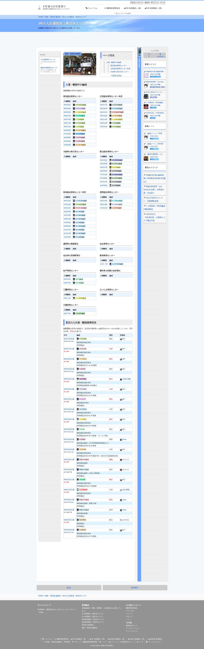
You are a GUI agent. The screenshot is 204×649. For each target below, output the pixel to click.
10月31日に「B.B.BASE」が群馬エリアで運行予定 (154, 217)
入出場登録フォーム (48, 61)
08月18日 (103, 116)
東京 (118, 65)
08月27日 (103, 105)
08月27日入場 (69, 349)
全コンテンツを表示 (123, 13)
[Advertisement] (102, 39)
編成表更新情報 (91, 642)
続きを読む (117, 76)
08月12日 (67, 127)
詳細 (41, 612)
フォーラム (130, 611)
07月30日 (67, 134)
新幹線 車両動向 (88, 625)
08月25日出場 (69, 409)
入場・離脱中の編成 (113, 62)
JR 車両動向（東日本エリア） (93, 614)
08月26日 (67, 105)
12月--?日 (104, 264)
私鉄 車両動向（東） (118, 639)
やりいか (125, 459)
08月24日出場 (69, 439)
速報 (68, 642)
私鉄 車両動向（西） (138, 639)
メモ (163, 2)
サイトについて (132, 631)
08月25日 (67, 108)
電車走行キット (132, 626)
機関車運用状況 (132, 608)
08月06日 (67, 130)
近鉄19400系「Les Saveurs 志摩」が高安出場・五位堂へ (153, 189)
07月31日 (67, 204)
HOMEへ (135, 587)
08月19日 (67, 119)
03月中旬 (67, 279)
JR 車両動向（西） (98, 639)
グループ (129, 616)
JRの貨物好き (127, 490)
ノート (128, 619)
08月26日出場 (69, 369)
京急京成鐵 (126, 379)
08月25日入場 (69, 399)
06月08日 (67, 137)
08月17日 (67, 123)
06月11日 (67, 208)
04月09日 (103, 185)
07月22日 (103, 208)
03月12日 (67, 219)
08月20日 (103, 164)
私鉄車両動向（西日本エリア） (93, 622)
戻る (69, 587)
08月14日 (103, 119)
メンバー (129, 614)
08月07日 (103, 167)
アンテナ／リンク (132, 628)
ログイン (155, 2)
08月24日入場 (69, 459)
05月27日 (103, 182)
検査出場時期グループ (48, 70)
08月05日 (103, 171)
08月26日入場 (69, 359)
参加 (148, 2)
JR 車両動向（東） (80, 639)
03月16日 (67, 215)
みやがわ (125, 520)
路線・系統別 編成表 (52, 17)
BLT (123, 339)
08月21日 (67, 116)
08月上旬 (67, 298)
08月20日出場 (69, 510)
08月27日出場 (69, 339)
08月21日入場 (69, 479)
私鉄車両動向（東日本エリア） (93, 619)
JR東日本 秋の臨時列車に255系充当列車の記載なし (154, 178)
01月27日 (67, 230)
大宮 (120, 68)
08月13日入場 (69, 532)
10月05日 (67, 145)
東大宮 (119, 72)
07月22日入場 (69, 452)
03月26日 (67, 211)
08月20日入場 (69, 500)
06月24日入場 (69, 442)
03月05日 (67, 222)
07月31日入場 (69, 411)
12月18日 (67, 237)
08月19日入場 (69, 341)
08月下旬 (67, 313)
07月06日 (103, 178)
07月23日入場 (69, 432)
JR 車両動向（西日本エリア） (93, 616)
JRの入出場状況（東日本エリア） (74, 17)
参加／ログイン (137, 2)
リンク (141, 642)
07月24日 (103, 175)
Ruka (124, 439)
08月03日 (103, 127)
